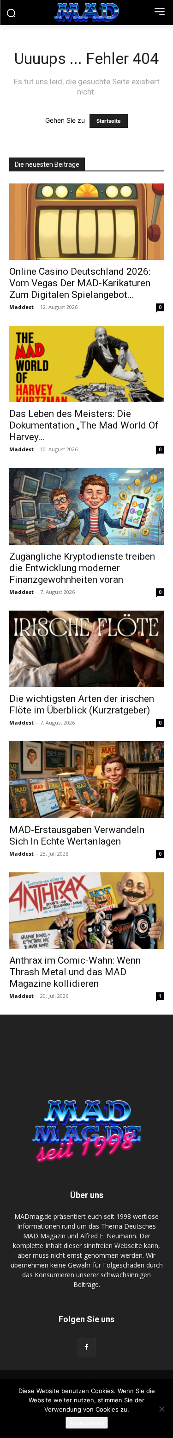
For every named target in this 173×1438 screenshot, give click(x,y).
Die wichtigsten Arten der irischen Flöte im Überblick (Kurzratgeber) (81, 704)
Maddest (21, 306)
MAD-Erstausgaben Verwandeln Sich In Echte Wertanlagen (76, 835)
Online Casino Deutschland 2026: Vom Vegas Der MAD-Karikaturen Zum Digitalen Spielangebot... (79, 283)
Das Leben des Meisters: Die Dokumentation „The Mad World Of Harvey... (84, 425)
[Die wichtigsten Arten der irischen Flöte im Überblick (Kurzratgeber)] (86, 649)
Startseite (108, 121)
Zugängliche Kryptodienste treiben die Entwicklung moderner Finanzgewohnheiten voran (82, 568)
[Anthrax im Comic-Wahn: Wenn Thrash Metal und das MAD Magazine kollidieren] (86, 910)
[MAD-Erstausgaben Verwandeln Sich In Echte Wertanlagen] (86, 779)
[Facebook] (87, 1347)
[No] (161, 1408)
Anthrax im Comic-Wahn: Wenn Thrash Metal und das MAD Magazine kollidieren (75, 972)
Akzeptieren (86, 1422)
